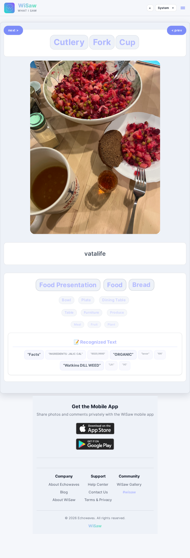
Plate (86, 300)
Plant (111, 324)
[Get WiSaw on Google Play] (95, 444)
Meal (77, 324)
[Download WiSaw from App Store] (95, 428)
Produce (117, 313)
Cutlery (69, 42)
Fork (102, 42)
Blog (64, 492)
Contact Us (98, 492)
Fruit (94, 324)
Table (69, 313)
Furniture (91, 313)
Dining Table (114, 300)
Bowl (66, 300)
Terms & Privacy (98, 500)
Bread (141, 284)
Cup (127, 42)
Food (114, 285)
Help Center (98, 484)
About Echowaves (63, 484)
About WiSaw (63, 500)
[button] (183, 8)
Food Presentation (68, 285)
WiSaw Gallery (129, 484)
